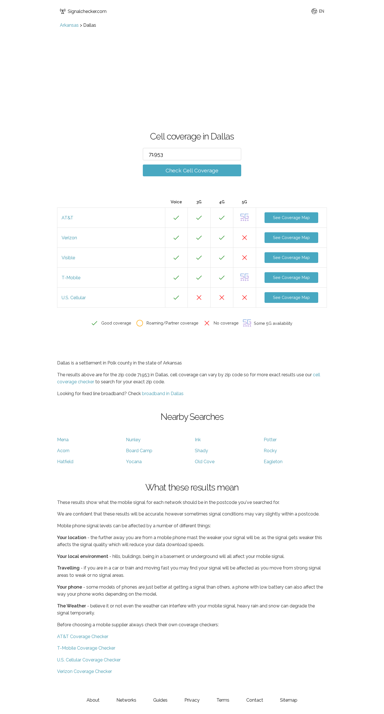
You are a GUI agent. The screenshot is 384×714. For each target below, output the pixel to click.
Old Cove (204, 461)
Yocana (134, 461)
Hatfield (65, 461)
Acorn (63, 450)
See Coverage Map (291, 217)
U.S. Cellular (74, 297)
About (93, 700)
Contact (254, 700)
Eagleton (273, 461)
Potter (270, 439)
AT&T (67, 217)
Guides (160, 700)
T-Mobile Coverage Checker (86, 648)
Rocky (270, 450)
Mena (63, 439)
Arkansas (69, 25)
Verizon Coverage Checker (84, 671)
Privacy (192, 700)
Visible (68, 257)
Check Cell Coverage (192, 170)
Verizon (69, 237)
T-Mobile (71, 277)
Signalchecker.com (87, 11)
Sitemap (288, 700)
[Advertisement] (192, 70)
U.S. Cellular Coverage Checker (89, 660)
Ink (198, 439)
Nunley (133, 439)
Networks (126, 700)
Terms (222, 700)
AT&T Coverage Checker (82, 636)
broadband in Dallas (163, 393)
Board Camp (139, 450)
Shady (201, 450)
